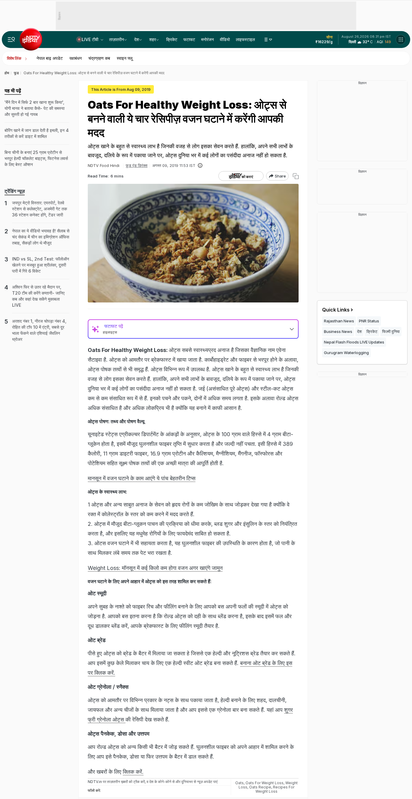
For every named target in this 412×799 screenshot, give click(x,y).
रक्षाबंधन (75, 58)
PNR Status (369, 320)
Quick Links (336, 310)
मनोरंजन (207, 39)
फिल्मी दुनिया (391, 331)
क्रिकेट (171, 39)
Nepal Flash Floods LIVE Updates (354, 342)
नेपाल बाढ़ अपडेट (49, 58)
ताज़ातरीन (116, 39)
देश (136, 39)
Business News (338, 331)
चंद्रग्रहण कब (99, 58)
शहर (152, 39)
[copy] (296, 176)
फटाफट (189, 39)
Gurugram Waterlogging (346, 352)
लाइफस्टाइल (245, 39)
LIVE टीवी (91, 39)
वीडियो (225, 39)
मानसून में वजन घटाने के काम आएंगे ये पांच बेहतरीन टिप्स (141, 478)
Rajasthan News (339, 320)
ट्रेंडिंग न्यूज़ (15, 191)
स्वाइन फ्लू (124, 58)
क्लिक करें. (133, 772)
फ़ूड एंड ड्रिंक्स (136, 165)
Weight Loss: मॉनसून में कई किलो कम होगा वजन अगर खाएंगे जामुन (155, 568)
